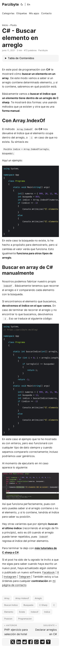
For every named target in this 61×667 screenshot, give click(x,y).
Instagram (10, 576)
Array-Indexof (22, 598)
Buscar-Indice (11, 605)
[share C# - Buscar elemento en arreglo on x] (13, 642)
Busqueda (28, 605)
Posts (13, 25)
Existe (22, 612)
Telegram (24, 576)
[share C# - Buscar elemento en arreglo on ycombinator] (48, 642)
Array (6, 598)
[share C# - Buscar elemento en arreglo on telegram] (42, 642)
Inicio (5, 25)
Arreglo (38, 598)
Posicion (8, 618)
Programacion (25, 618)
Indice (47, 612)
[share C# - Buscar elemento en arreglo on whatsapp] (36, 642)
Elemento (8, 612)
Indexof (34, 612)
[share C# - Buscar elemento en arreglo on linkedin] (18, 642)
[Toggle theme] (22, 4)
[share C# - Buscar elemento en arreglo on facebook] (30, 642)
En (28, 4)
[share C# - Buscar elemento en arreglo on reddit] (24, 642)
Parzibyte (10, 4)
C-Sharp (43, 605)
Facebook (48, 572)
